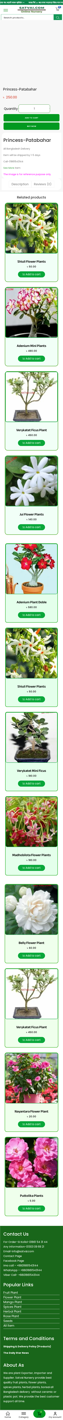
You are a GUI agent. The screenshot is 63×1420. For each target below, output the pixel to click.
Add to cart (31, 117)
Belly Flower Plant (31, 943)
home (8, 1417)
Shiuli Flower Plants (31, 261)
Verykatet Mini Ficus (31, 771)
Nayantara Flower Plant (31, 1111)
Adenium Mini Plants (31, 346)
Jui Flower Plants (31, 514)
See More (8, 168)
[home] (8, 1413)
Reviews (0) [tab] (43, 184)
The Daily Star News (16, 1353)
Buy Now (31, 126)
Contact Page (12, 1256)
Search (58, 17)
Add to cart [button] (33, 274)
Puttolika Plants (31, 1196)
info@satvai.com (23, 1251)
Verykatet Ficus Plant (31, 430)
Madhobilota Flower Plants (31, 855)
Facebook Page (13, 1261)
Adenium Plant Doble (32, 602)
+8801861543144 (31, 1270)
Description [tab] (20, 184)
